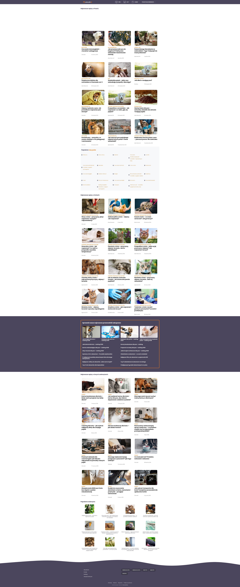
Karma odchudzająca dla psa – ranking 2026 (95, 347)
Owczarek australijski (119, 180)
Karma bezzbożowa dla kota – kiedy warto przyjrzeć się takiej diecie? (92, 398)
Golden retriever (102, 174)
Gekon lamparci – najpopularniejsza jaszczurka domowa (130, 532)
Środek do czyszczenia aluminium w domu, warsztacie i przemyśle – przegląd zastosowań (119, 491)
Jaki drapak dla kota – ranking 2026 (89, 339)
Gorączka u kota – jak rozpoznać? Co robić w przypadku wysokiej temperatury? (89, 249)
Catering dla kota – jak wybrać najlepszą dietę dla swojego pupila (92, 427)
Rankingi (85, 574)
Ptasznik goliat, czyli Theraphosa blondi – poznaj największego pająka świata (89, 549)
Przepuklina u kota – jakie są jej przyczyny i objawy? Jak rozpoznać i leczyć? (145, 248)
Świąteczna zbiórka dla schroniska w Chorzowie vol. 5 (92, 81)
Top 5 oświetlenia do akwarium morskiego (133, 362)
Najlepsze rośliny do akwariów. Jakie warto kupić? (97, 362)
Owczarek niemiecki (119, 165)
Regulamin (120, 582)
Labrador (101, 165)
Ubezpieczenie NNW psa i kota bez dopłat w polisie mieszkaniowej (92, 490)
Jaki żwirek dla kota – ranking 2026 (92, 344)
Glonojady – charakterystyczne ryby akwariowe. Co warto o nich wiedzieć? (150, 549)
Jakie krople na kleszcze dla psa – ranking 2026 (135, 350)
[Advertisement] (120, 20)
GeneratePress (125, 585)
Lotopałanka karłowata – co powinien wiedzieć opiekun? (130, 516)
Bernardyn (132, 180)
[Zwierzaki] (87, 2)
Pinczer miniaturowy (103, 180)
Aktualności (86, 569)
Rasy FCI (145, 570)
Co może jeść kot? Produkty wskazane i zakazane (144, 458)
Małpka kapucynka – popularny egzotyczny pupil (89, 516)
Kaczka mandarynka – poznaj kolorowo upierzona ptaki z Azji (150, 516)
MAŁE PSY (152, 570)
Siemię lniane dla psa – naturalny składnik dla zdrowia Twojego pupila (145, 110)
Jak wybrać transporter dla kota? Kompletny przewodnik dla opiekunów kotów (145, 490)
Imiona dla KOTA (136, 570)
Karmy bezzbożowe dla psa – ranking (132, 344)
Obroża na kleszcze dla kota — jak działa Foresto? (118, 427)
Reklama (115, 582)
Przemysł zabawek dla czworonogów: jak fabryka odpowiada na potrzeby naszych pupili (93, 459)
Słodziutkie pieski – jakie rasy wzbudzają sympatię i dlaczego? (119, 81)
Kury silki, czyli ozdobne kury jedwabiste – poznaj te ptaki (110, 549)
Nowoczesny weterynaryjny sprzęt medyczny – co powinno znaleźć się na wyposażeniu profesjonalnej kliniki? (145, 428)
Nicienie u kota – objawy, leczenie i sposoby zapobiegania (93, 308)
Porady (85, 572)
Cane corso (133, 165)
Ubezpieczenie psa (88, 576)
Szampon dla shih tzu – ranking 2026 (108, 339)
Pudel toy (148, 174)
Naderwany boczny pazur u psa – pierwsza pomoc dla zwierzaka (145, 138)
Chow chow (101, 155)
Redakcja (110, 582)
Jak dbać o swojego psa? (143, 80)
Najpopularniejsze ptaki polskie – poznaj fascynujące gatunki (89, 532)
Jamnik (147, 155)
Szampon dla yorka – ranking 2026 (129, 339)
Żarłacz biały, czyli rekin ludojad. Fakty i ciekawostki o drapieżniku (150, 532)
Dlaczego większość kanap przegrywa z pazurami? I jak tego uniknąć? (119, 458)
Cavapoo (116, 185)
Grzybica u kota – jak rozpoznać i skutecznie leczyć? (119, 308)
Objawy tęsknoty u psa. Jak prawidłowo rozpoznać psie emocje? (91, 110)
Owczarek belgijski (87, 174)
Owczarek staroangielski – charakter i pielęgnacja (91, 50)
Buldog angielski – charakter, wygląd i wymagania (103, 187)
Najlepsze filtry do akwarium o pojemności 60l (134, 357)
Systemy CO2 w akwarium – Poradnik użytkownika (97, 354)
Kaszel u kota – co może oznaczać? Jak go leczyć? (143, 218)
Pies (119, 2)
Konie (136, 2)
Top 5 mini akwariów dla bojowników (93, 365)
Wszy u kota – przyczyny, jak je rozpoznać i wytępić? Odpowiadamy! (92, 218)
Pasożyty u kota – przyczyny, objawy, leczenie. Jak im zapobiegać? (118, 248)
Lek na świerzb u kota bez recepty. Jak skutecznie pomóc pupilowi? (119, 279)
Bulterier (116, 155)
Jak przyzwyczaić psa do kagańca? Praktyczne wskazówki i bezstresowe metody (117, 51)
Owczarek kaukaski (150, 180)
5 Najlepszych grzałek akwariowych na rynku (134, 365)
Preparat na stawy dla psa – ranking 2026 (133, 347)
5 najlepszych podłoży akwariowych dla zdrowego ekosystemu (97, 358)
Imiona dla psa (126, 570)
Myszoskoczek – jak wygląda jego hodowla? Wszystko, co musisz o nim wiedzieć (110, 516)
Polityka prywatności (128, 582)
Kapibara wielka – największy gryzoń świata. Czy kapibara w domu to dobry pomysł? (110, 533)
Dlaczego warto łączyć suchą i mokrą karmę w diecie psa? (145, 397)
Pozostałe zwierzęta (148, 2)
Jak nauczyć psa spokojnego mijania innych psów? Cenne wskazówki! (118, 139)
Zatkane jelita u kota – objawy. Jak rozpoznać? (119, 218)
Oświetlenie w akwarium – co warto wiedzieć (134, 354)
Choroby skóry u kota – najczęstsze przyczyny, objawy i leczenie (93, 279)
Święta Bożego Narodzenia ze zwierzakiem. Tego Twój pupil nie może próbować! (145, 51)
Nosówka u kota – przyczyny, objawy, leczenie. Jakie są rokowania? (144, 279)
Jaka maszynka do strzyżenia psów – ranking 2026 (148, 339)
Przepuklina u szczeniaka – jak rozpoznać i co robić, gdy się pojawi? (118, 110)
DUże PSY (124, 573)
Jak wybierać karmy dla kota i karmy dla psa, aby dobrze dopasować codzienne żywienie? (119, 398)
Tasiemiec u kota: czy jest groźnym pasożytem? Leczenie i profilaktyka (145, 309)
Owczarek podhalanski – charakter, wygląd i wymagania (89, 167)
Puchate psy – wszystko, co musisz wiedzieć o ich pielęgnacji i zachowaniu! (93, 139)
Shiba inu (85, 155)
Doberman (148, 165)
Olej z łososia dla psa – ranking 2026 (93, 350)
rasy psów (92, 150)
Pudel (84, 180)
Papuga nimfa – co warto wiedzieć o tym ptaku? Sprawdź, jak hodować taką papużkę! (130, 549)
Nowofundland (86, 185)
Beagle (116, 174)
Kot (128, 2)
